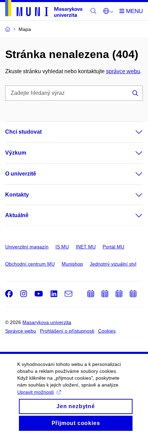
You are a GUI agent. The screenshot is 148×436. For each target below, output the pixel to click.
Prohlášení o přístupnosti (67, 331)
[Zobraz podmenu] (132, 132)
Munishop (72, 264)
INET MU (86, 246)
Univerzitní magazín (27, 246)
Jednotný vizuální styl (113, 264)
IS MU (62, 246)
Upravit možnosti (35, 392)
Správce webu (20, 331)
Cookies (107, 331)
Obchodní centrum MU (30, 264)
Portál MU (113, 246)
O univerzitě (20, 174)
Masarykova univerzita (46, 322)
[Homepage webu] (43, 9)
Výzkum (15, 153)
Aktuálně (17, 215)
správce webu (123, 71)
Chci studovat (23, 132)
